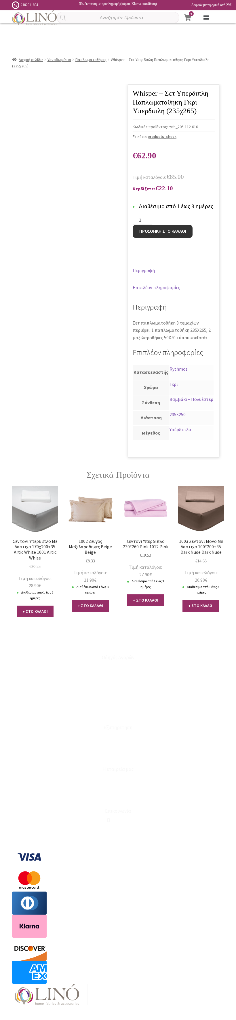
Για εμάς (118, 778)
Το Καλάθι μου (118, 676)
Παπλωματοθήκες (90, 59)
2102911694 (29, 5)
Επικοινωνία (118, 746)
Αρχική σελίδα (31, 59)
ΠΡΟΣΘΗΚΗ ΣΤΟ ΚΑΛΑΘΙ (162, 231)
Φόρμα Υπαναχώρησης (118, 756)
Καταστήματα (118, 737)
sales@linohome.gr (119, 829)
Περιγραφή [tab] (144, 270)
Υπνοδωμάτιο (59, 59)
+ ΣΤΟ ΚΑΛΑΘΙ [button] (35, 611)
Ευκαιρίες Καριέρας (118, 788)
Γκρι (174, 384)
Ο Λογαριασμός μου (118, 666)
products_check (162, 136)
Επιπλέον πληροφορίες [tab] (156, 287)
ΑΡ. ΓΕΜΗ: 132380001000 (118, 839)
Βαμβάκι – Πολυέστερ (191, 399)
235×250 (178, 414)
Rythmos (179, 369)
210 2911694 (119, 820)
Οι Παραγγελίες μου (118, 685)
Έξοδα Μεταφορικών (118, 714)
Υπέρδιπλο (180, 429)
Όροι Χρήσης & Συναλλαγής (118, 797)
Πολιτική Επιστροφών (118, 704)
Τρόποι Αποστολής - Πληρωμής (118, 695)
